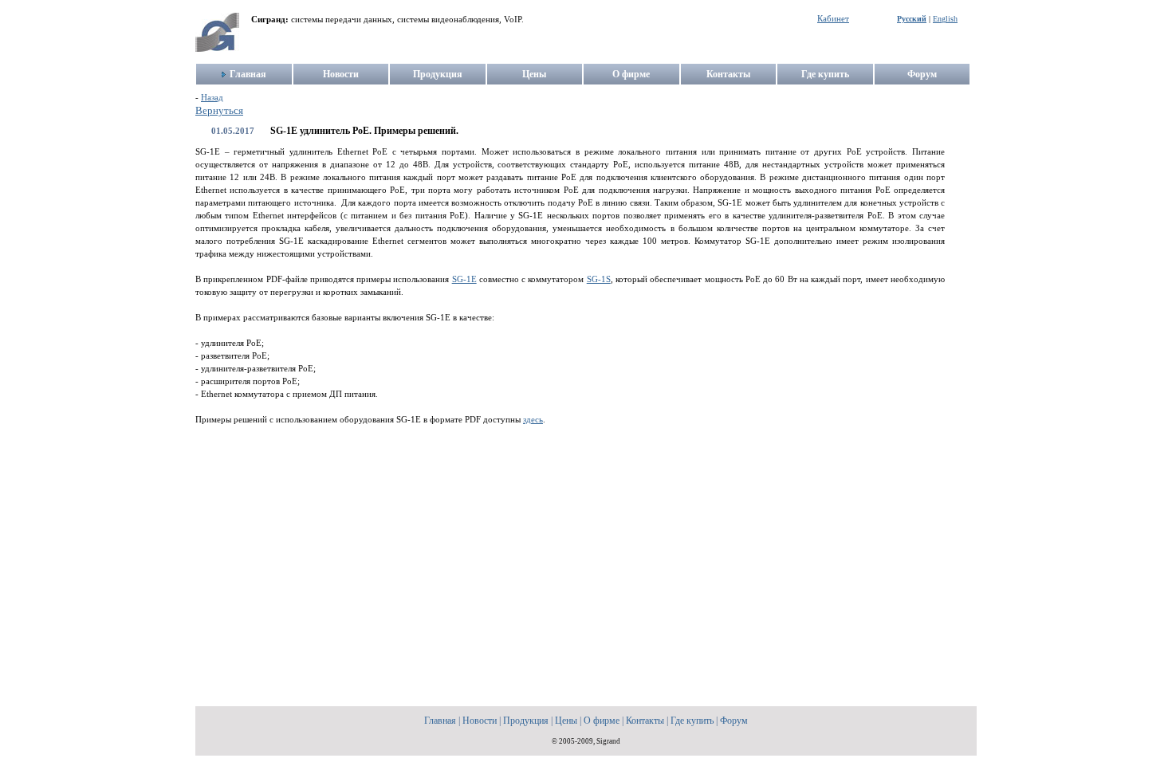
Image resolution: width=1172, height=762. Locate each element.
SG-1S (599, 279)
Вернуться (219, 110)
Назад (212, 97)
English (945, 18)
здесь (533, 419)
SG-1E (464, 279)
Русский (911, 18)
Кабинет (833, 18)
